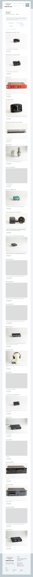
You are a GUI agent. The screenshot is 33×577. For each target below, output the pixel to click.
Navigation (27, 4)
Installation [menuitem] (21, 569)
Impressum (23, 3)
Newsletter (20, 3)
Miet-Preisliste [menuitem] (14, 569)
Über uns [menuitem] (21, 570)
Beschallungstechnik (20, 22)
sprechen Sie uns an (15, 18)
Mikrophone (22, 24)
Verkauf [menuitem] (6, 570)
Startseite (15, 3)
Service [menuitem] (14, 570)
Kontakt (17, 3)
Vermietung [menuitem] (7, 569)
